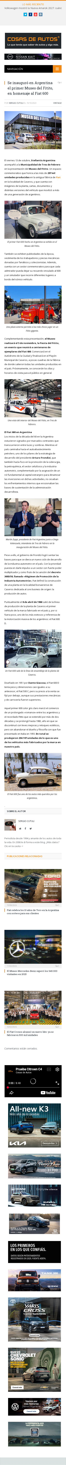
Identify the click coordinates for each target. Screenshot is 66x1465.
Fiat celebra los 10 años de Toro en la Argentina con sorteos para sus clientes (33, 912)
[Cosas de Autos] (33, 40)
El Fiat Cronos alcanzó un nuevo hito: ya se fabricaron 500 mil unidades (30, 1033)
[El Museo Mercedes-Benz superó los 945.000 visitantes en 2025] (33, 948)
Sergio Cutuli (16, 103)
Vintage (57, 103)
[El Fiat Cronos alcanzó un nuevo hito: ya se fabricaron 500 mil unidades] (33, 1009)
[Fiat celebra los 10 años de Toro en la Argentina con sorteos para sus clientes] (33, 888)
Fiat (58, 177)
